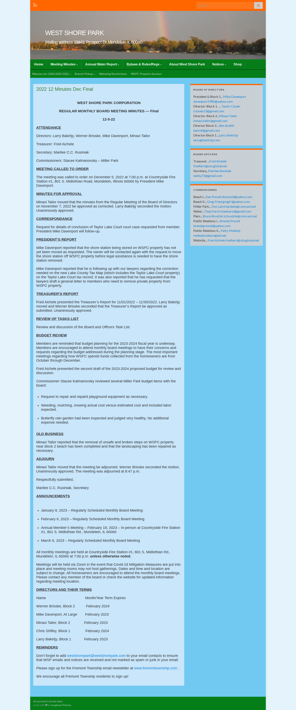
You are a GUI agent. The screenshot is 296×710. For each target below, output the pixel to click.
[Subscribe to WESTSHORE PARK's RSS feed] (35, 4)
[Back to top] (287, 701)
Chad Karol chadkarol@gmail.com (227, 211)
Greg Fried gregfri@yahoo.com (228, 201)
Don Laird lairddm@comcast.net (233, 206)
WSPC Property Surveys (146, 73)
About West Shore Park (187, 64)
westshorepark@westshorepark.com (96, 656)
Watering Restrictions (113, 73)
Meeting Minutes (63, 64)
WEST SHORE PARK (74, 32)
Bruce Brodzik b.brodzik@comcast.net (230, 216)
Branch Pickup (84, 73)
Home (38, 64)
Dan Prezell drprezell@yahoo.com (228, 197)
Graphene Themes (61, 705)
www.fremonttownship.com (155, 668)
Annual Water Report (101, 64)
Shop (238, 64)
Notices (218, 64)
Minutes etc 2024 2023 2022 (50, 73)
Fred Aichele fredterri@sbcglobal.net (233, 240)
